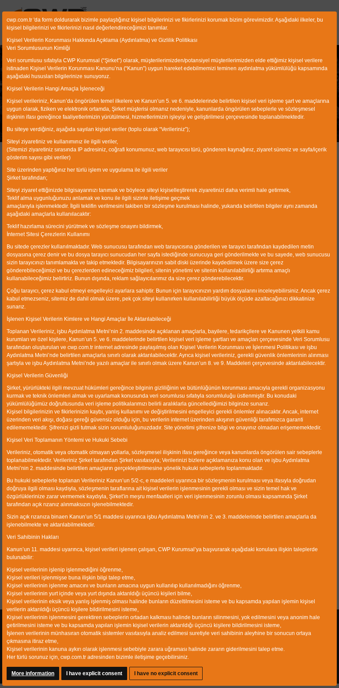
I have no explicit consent (166, 673)
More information (32, 673)
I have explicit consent (94, 673)
